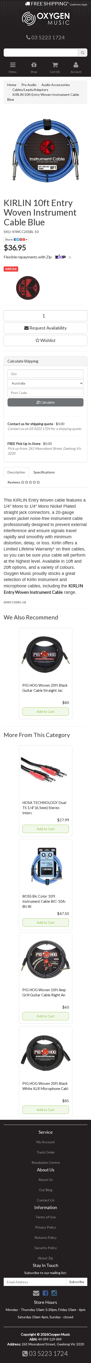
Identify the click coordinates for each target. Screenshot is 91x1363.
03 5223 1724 (48, 1353)
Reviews (14, 482)
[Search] (82, 52)
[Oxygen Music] (45, 17)
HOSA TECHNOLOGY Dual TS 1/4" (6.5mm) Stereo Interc (44, 807)
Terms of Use (45, 1217)
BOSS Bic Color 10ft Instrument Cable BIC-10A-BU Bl (44, 901)
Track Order (45, 1152)
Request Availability (48, 327)
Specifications (44, 472)
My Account (45, 1142)
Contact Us (45, 1200)
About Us (45, 1179)
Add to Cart (46, 711)
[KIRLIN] (45, 288)
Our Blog (45, 1190)
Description (16, 472)
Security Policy (45, 1248)
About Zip (45, 1258)
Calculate (47, 402)
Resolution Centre (46, 1162)
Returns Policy (45, 1237)
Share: (9, 239)
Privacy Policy (45, 1227)
